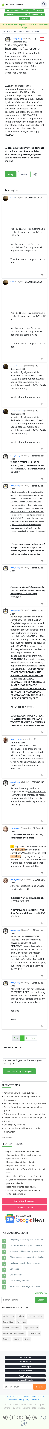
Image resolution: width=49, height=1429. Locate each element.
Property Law (34, 1333)
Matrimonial (37, 14)
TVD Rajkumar (15, 828)
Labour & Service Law (11, 1327)
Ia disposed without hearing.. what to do (22, 1096)
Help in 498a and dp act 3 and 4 (21, 1162)
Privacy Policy (24, 1400)
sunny (12, 197)
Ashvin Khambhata (17, 366)
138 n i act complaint (15, 1194)
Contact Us (35, 1400)
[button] (42, 39)
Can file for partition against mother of (26, 1246)
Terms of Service (37, 1397)
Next (33, 1038)
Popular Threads (25, 1371)
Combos (28, 11)
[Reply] (42, 275)
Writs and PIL (12, 14)
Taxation (6, 1339)
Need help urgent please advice (21, 1186)
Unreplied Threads (24, 1207)
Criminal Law (8, 1322)
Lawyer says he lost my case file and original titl (25, 1117)
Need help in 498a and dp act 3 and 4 (23, 1176)
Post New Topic (25, 1376)
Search (41, 1299)
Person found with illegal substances (20, 1093)
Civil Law (20, 1316)
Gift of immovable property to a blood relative (24, 1114)
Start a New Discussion (24, 1200)
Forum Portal (25, 1361)
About (6, 1397)
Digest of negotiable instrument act (22, 1151)
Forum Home (25, 1357)
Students (17, 1339)
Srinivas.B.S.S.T (15, 739)
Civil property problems (14, 1124)
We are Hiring (15, 1397)
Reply (10, 174)
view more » (41, 1292)
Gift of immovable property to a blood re (27, 1257)
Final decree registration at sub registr (25, 1263)
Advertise (26, 1397)
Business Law (8, 1316)
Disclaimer (13, 1400)
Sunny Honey (17, 39)
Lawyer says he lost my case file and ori (26, 1240)
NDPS (25, 14)
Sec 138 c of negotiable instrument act (24, 1190)
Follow (24, 174)
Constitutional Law (35, 1316)
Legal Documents (31, 1327)
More (24, 18)
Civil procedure (11, 1100)
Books (39, 11)
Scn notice (8, 1121)
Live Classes (14, 11)
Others (27, 1339)
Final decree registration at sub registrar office (25, 1103)
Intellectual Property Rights (14, 1333)
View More (6, 1137)
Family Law (21, 1322)
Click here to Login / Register (19, 1071)
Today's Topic (25, 1366)
